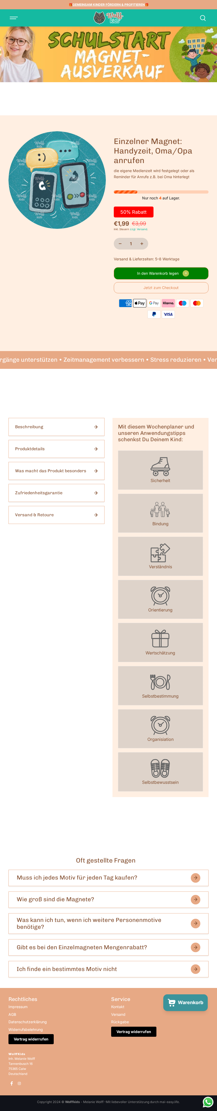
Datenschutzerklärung (27, 1022)
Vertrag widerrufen (31, 1039)
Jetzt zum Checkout (161, 287)
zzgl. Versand (138, 229)
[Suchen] (203, 18)
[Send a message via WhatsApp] (208, 1102)
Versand (118, 1014)
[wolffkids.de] (108, 18)
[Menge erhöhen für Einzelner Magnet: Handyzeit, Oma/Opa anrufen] (142, 243)
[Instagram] (19, 1083)
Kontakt (117, 1006)
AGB (12, 1014)
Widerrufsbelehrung (25, 1029)
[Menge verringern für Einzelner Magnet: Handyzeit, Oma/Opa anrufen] (120, 243)
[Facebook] (11, 1083)
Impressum (18, 1006)
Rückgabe (120, 1022)
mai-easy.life (169, 1102)
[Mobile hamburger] (14, 18)
